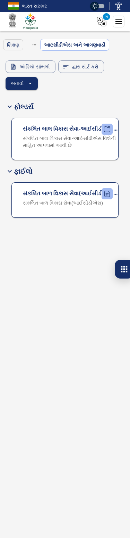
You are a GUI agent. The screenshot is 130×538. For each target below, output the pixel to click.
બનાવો (17, 83)
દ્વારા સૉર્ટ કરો (85, 66)
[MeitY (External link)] (12, 22)
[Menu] (118, 21)
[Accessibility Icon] (118, 6)
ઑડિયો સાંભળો (34, 66)
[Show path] (34, 45)
